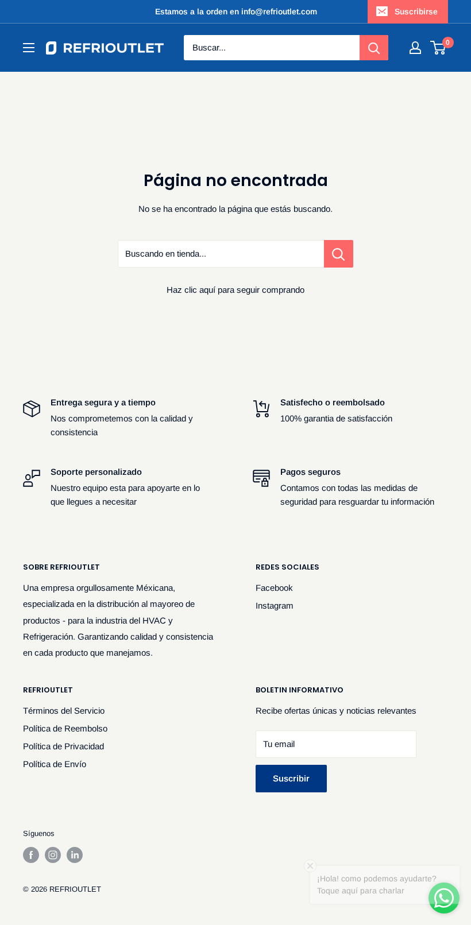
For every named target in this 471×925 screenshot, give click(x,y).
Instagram (275, 605)
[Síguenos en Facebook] (31, 855)
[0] (438, 48)
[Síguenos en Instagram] (53, 855)
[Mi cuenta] (415, 47)
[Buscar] (374, 47)
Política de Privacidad (63, 746)
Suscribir (291, 778)
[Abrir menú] (28, 47)
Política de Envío (54, 764)
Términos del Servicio (64, 710)
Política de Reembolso (65, 728)
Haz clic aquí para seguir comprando (235, 290)
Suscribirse (416, 11)
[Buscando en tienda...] (338, 254)
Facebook (274, 588)
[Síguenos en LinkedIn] (75, 855)
